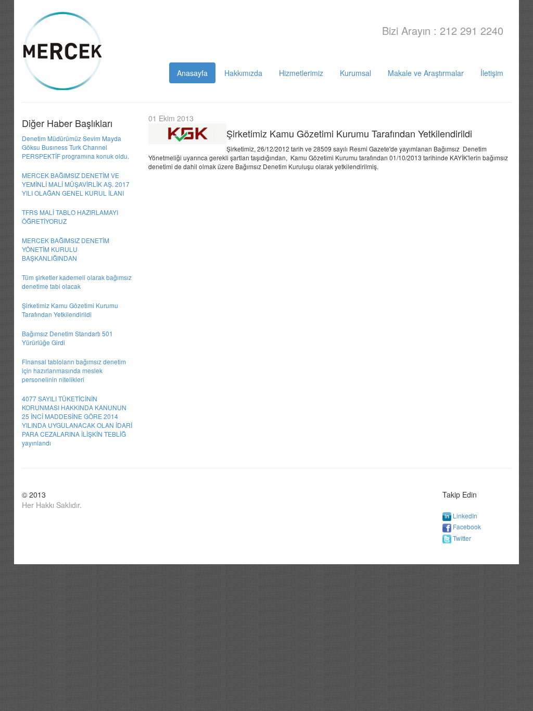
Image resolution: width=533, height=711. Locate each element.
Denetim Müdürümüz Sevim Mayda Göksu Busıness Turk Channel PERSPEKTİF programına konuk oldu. (75, 147)
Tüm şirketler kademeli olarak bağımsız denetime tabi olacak (77, 281)
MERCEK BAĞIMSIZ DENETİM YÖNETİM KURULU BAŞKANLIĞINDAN (65, 249)
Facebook (467, 526)
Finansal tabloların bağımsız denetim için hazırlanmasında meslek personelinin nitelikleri (74, 370)
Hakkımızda (243, 73)
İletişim (491, 73)
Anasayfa (192, 73)
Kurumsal (355, 73)
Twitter (462, 538)
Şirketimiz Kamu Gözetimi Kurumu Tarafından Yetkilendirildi (70, 310)
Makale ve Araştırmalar (426, 73)
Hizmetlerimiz (301, 73)
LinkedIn (465, 515)
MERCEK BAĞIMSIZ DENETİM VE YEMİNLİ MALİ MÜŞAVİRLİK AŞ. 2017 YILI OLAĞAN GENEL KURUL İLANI (76, 184)
